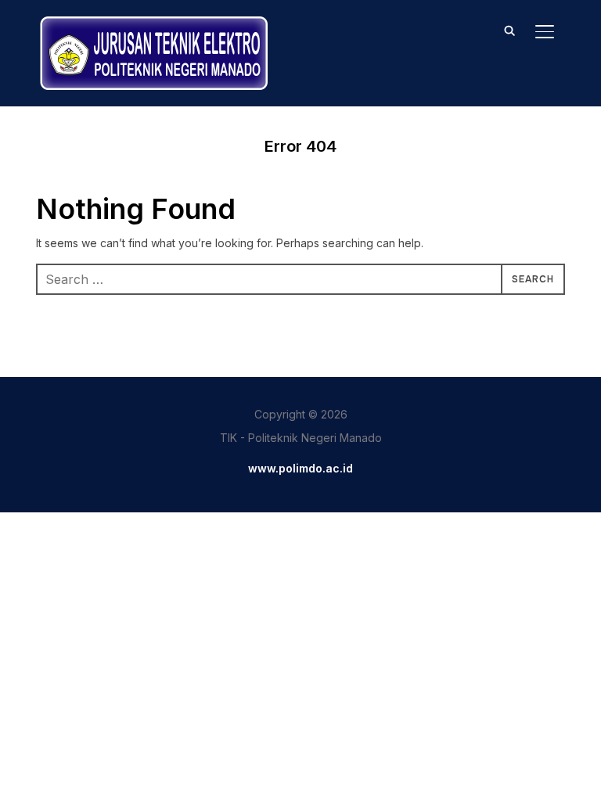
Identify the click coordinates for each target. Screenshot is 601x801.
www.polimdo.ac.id (300, 468)
